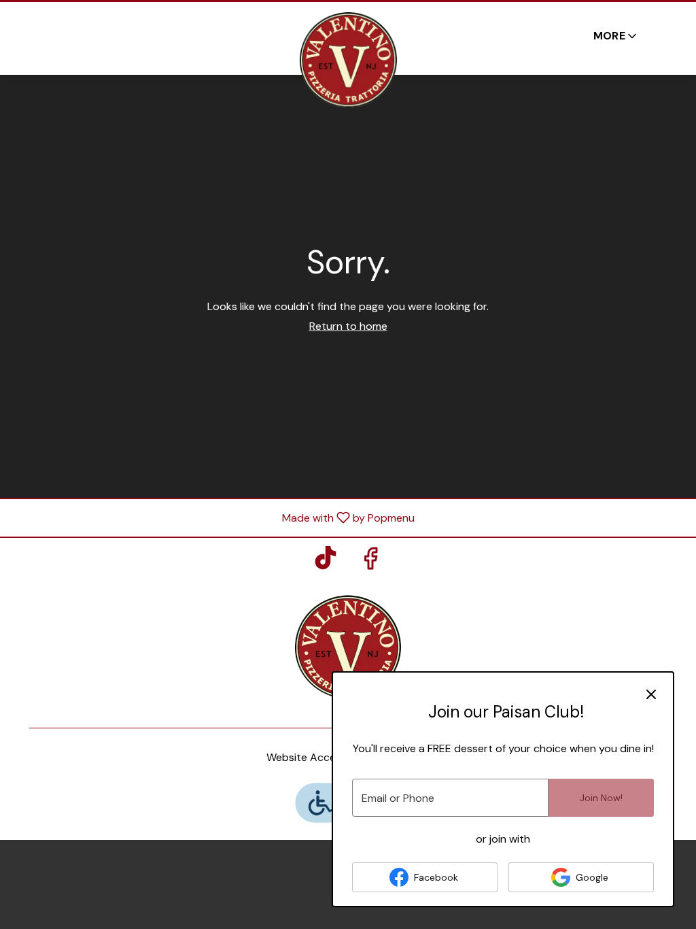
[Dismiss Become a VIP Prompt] (651, 694)
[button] (616, 36)
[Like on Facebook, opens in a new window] (370, 562)
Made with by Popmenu (212, 517)
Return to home (348, 326)
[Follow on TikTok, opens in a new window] (325, 562)
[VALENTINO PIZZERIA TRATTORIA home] (348, 59)
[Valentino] (348, 646)
